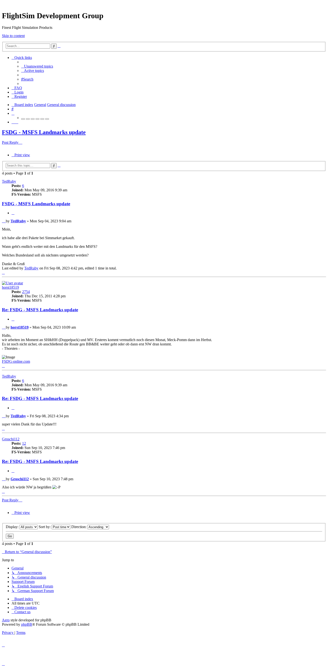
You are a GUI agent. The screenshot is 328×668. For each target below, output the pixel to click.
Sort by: (45, 527)
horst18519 (10, 287)
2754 (26, 292)
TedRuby (9, 181)
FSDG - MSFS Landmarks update (44, 132)
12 (24, 443)
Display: (12, 527)
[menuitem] (37, 66)
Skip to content (13, 36)
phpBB (26, 624)
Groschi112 (10, 439)
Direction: (79, 527)
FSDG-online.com (16, 361)
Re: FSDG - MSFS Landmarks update (40, 309)
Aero (6, 620)
